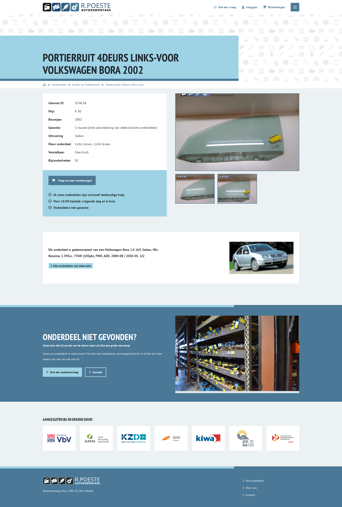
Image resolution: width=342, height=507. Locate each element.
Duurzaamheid (255, 480)
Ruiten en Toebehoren (86, 84)
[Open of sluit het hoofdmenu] (295, 7)
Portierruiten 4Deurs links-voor (125, 84)
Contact (97, 372)
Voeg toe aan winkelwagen (75, 180)
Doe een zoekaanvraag (64, 372)
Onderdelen (59, 84)
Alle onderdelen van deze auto (72, 266)
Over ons (251, 488)
